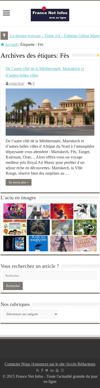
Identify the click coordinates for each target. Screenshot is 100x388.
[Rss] (37, 370)
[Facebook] (42, 370)
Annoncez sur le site (49, 364)
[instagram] (62, 370)
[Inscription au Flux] (98, 55)
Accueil (11, 44)
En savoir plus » (18, 182)
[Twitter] (47, 370)
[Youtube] (57, 370)
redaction (16, 83)
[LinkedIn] (52, 370)
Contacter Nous (18, 364)
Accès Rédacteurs (80, 364)
